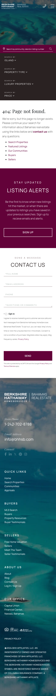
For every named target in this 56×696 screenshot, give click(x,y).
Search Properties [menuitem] (14, 482)
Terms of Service (9, 366)
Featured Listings (17, 146)
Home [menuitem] (7, 478)
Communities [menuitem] (11, 486)
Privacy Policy (23, 339)
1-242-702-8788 (44, 6)
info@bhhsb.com (18, 437)
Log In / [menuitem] (8, 585)
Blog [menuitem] (6, 577)
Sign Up (28, 232)
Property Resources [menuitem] (15, 518)
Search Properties (18, 142)
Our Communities (17, 150)
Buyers (12, 155)
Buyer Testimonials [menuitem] (14, 522)
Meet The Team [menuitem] (12, 550)
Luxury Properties (17, 84)
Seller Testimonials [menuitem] (14, 554)
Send (28, 355)
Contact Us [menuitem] (10, 581)
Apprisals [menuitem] (9, 490)
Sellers (12, 159)
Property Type (14, 72)
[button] (50, 48)
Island (9, 60)
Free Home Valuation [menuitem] (15, 541)
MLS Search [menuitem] (10, 510)
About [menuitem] (7, 573)
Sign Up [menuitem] (17, 585)
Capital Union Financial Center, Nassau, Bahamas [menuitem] (14, 609)
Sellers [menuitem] (8, 546)
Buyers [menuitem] (8, 514)
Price (8, 95)
